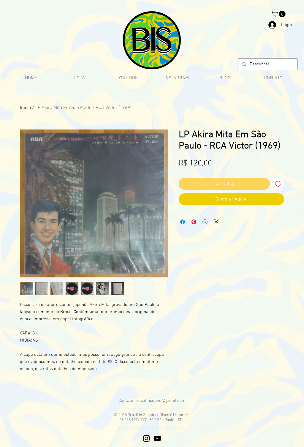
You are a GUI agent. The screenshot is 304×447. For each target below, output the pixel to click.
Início (25, 108)
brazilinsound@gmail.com (160, 400)
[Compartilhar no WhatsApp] (205, 221)
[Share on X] (216, 221)
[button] (279, 14)
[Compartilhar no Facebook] (182, 221)
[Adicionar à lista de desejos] (278, 184)
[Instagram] (146, 438)
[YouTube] (157, 438)
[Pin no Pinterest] (193, 221)
